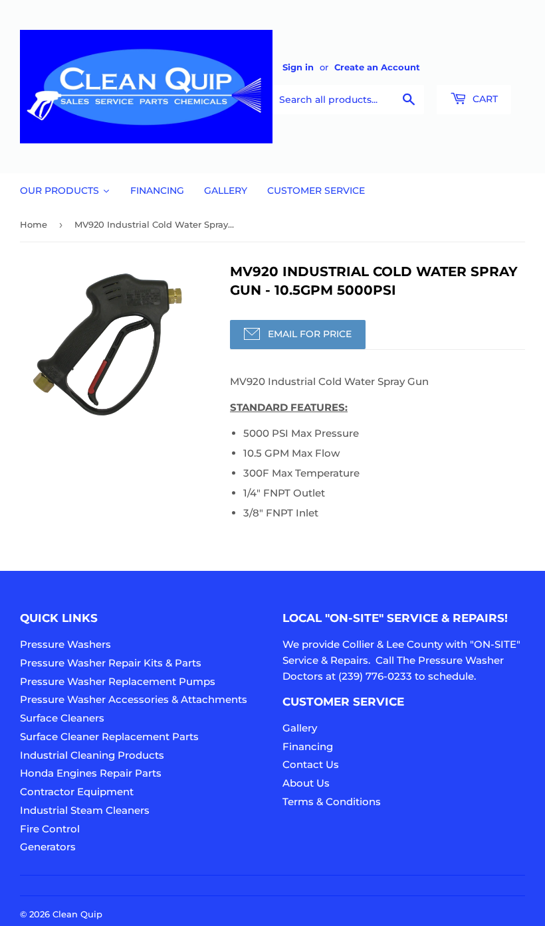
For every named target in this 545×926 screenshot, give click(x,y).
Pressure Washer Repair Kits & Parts (110, 662)
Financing (307, 746)
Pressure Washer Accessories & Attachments (133, 699)
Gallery (299, 728)
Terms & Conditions (331, 801)
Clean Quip (77, 914)
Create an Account (377, 67)
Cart (484, 99)
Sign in (298, 67)
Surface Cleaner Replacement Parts (109, 736)
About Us (306, 783)
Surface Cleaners (62, 718)
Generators (48, 846)
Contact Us (310, 764)
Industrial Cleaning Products (92, 755)
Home (33, 224)
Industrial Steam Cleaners (85, 810)
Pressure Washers (65, 644)
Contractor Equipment (77, 791)
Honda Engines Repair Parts (91, 773)
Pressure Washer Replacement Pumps (117, 681)
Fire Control (50, 828)
